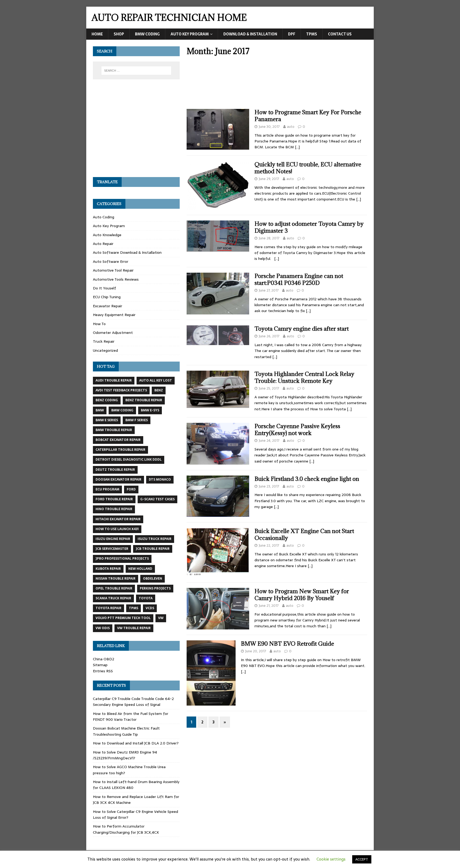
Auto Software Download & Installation (127, 252)
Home (97, 34)
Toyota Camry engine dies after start (301, 328)
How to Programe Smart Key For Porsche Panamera (307, 116)
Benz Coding (107, 400)
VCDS (150, 608)
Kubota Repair (108, 568)
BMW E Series (107, 420)
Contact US (340, 34)
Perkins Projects (155, 588)
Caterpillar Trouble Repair (120, 449)
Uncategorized (105, 350)
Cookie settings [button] (331, 859)
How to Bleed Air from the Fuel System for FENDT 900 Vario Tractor (130, 716)
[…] (297, 147)
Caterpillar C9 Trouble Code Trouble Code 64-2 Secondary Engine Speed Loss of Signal (133, 701)
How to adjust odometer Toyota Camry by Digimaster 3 (309, 227)
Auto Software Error (110, 261)
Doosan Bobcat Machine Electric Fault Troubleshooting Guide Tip (126, 731)
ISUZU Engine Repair (113, 539)
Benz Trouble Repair (143, 400)
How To (99, 324)
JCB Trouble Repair (153, 548)
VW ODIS (103, 628)
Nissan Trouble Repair (115, 578)
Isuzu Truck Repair (154, 539)
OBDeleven (152, 578)
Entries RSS (103, 671)
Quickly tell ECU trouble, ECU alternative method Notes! (307, 168)
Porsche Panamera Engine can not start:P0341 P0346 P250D (298, 279)
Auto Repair (103, 244)
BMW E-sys (150, 410)
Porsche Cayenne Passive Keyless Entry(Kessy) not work (297, 430)
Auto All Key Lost (155, 380)
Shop (119, 34)
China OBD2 (103, 659)
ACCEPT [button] (361, 859)
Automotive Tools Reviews (116, 279)
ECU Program (107, 489)
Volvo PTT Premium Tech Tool (123, 618)
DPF (291, 34)
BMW (100, 410)
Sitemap (100, 665)
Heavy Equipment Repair (114, 315)
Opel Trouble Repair (114, 588)
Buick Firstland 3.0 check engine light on (306, 478)
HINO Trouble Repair (114, 509)
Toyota (146, 598)
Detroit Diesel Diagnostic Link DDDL (129, 459)
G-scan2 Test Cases (157, 499)
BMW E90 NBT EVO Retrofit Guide (287, 643)
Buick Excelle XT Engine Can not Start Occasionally (304, 534)
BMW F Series (136, 420)
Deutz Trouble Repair (115, 469)
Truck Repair (103, 341)
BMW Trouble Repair (114, 430)
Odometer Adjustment (113, 332)
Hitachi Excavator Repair (118, 519)
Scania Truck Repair (113, 598)
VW (160, 618)
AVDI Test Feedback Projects (121, 390)
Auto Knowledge (107, 235)
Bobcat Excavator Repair (118, 440)
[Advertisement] (277, 84)
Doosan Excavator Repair (118, 479)
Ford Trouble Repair (114, 499)
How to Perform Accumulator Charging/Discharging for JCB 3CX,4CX (126, 829)
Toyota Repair (108, 608)
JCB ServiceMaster (112, 548)
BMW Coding (147, 34)
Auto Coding (103, 217)
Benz (158, 390)
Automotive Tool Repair (113, 270)
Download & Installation (250, 34)
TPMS (311, 34)
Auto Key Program (190, 34)
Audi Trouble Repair (114, 380)
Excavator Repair (107, 306)
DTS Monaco (160, 479)
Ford (131, 489)
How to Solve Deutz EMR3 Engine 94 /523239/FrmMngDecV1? (125, 755)
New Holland (140, 568)
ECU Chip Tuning (107, 297)
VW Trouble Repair (134, 628)
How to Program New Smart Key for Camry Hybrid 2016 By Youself (301, 595)
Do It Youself (104, 288)
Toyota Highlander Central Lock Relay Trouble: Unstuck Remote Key (304, 377)
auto (290, 126)
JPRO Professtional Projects (122, 558)
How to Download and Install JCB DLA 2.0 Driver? (136, 743)
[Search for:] (136, 70)
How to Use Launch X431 (117, 529)
